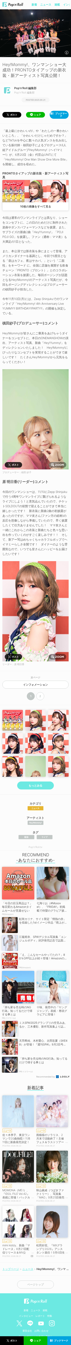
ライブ (45, 837)
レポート (40, 1315)
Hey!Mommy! (35, 822)
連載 (57, 4)
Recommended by (45, 1076)
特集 (49, 1315)
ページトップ (35, 1284)
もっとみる (35, 785)
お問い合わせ (41, 1330)
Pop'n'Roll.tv (35, 847)
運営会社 (27, 1330)
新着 (34, 4)
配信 (26, 837)
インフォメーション (35, 684)
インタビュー (26, 1315)
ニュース (45, 4)
